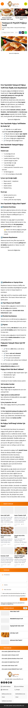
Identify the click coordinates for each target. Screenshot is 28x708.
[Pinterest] (11, 682)
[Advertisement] (14, 68)
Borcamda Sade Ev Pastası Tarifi (10, 655)
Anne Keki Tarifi (5, 515)
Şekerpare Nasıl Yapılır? (16, 640)
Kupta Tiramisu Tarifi (20, 515)
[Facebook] (2, 682)
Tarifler (12, 32)
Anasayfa (4, 27)
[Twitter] (4, 682)
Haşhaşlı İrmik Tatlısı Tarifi (17, 626)
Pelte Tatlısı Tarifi (14, 611)
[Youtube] (9, 682)
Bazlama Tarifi (5, 556)
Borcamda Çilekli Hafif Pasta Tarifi (11, 651)
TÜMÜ (25, 608)
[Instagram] (6, 682)
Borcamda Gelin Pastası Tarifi (9, 665)
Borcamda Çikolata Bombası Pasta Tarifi (12, 658)
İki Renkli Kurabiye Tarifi (6, 536)
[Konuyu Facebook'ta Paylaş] (20, 32)
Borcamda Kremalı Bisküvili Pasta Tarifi (12, 669)
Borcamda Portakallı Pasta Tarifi (10, 662)
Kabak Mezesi (7, 17)
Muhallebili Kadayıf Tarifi (16, 618)
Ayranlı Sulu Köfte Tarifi (19, 536)
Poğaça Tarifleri (10, 27)
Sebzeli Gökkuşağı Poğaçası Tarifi (19, 556)
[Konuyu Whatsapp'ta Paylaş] (25, 32)
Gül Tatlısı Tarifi (14, 633)
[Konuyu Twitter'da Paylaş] (23, 32)
